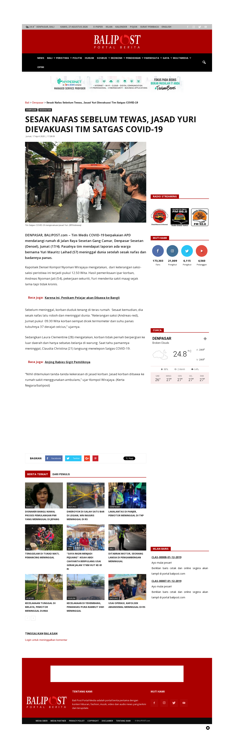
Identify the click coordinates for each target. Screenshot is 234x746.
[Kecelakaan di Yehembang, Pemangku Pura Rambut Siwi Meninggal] (86, 587)
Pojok (133, 26)
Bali (49, 58)
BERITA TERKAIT (37, 474)
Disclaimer (107, 721)
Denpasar (38, 102)
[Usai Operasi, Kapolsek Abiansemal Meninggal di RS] (127, 587)
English (166, 26)
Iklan (109, 26)
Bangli (29, 506)
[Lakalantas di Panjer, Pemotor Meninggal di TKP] (127, 495)
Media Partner (58, 721)
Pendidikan (133, 58)
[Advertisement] (117, 12)
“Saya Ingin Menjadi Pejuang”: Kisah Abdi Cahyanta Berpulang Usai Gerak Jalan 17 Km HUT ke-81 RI (84, 561)
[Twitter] (199, 27)
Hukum (89, 58)
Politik (77, 58)
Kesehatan (45, 110)
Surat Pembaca (149, 26)
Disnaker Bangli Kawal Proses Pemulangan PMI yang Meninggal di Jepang (42, 515)
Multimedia (180, 58)
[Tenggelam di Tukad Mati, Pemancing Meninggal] (44, 537)
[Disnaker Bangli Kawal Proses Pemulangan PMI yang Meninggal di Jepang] (44, 495)
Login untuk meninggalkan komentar (46, 639)
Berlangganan (203, 246)
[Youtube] (205, 27)
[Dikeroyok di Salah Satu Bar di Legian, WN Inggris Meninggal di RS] (86, 495)
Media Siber (42, 721)
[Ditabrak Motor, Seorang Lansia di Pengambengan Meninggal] (127, 537)
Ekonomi (116, 58)
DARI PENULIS (61, 474)
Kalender (121, 26)
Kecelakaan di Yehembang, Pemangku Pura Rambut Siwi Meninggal (85, 606)
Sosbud (102, 58)
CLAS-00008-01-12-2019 (166, 557)
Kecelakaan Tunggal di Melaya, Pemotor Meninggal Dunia (40, 606)
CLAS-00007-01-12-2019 (166, 581)
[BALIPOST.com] (117, 41)
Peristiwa (62, 58)
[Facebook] (187, 27)
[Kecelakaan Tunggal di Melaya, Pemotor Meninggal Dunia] (44, 587)
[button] (204, 62)
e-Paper (98, 26)
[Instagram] (193, 27)
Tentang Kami (123, 721)
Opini (40, 67)
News (40, 58)
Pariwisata (151, 58)
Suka (158, 246)
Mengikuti (172, 246)
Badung (72, 506)
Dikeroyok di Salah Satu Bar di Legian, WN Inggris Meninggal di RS (85, 515)
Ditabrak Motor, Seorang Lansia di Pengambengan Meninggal (125, 557)
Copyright (93, 721)
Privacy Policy (76, 721)
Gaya (166, 58)
